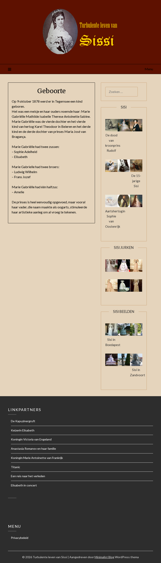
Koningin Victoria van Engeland (31, 439)
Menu (149, 69)
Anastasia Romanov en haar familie (33, 448)
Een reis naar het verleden (28, 476)
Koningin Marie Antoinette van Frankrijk (37, 458)
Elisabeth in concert (24, 485)
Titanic (15, 467)
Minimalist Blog (104, 557)
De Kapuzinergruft (23, 421)
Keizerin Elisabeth (22, 430)
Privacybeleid (19, 537)
